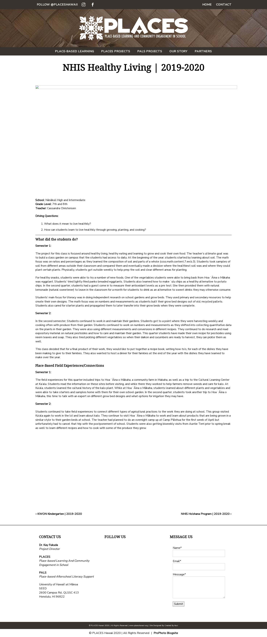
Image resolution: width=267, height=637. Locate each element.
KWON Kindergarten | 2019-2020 (59, 514)
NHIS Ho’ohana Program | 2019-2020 (205, 514)
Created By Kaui (171, 625)
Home (207, 5)
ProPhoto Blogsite (166, 633)
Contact (224, 5)
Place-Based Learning (74, 51)
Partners (203, 51)
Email (176, 561)
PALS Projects (149, 51)
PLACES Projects (115, 51)
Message (179, 574)
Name (176, 548)
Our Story (178, 51)
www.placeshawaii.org (138, 625)
